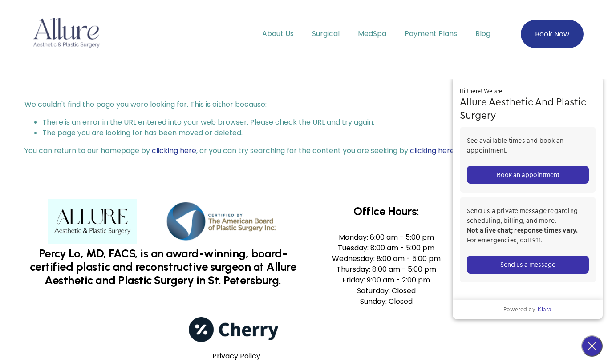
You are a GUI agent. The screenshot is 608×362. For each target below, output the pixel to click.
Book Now (552, 34)
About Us (278, 33)
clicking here (174, 150)
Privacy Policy (236, 356)
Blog (482, 33)
